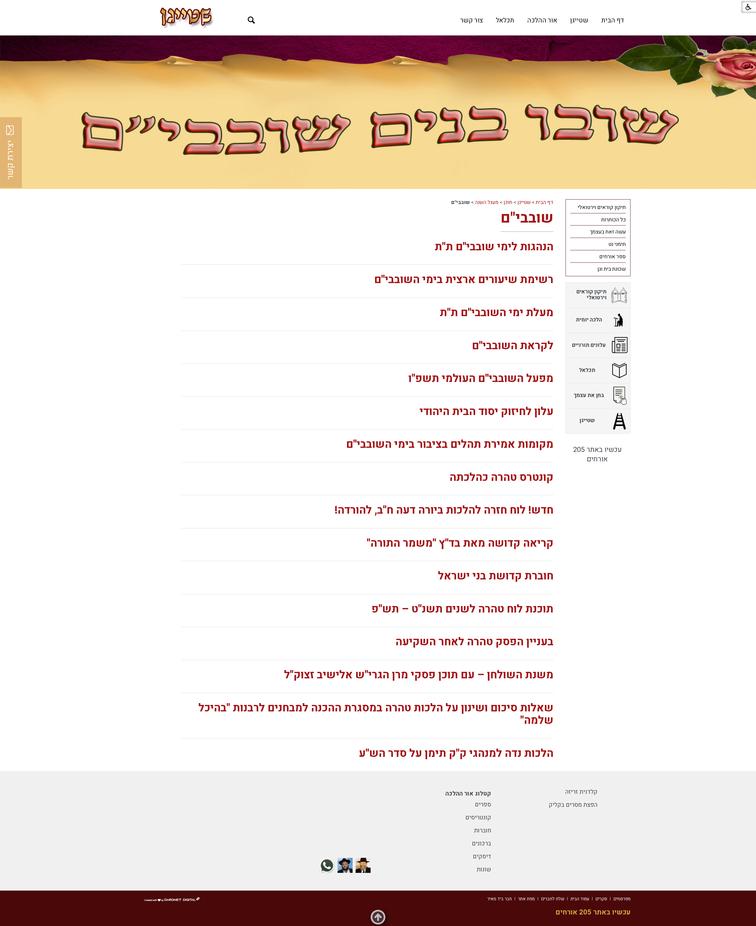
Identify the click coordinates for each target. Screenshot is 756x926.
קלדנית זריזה (581, 792)
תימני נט (617, 244)
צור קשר (471, 20)
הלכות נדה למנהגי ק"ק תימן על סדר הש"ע (456, 753)
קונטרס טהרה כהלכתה (501, 477)
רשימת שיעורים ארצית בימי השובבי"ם (463, 280)
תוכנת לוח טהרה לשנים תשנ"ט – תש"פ (462, 609)
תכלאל (505, 20)
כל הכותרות (613, 220)
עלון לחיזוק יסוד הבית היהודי (486, 412)
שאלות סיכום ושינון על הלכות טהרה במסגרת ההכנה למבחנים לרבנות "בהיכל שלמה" (375, 714)
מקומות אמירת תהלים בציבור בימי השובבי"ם (449, 444)
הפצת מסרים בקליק (573, 805)
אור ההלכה (542, 20)
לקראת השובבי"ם (512, 346)
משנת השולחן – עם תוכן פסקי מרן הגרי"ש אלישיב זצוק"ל (418, 675)
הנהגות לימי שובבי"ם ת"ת (494, 247)
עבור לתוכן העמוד (378, 6)
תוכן (508, 202)
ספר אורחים (612, 257)
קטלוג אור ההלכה (468, 793)
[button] (251, 20)
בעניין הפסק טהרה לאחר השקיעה (474, 642)
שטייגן (579, 20)
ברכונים (481, 843)
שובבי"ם (527, 218)
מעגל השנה (486, 202)
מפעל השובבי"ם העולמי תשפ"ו (480, 378)
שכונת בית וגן (611, 269)
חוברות (482, 830)
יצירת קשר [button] (10, 160)
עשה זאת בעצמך (608, 232)
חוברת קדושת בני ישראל (495, 576)
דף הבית (612, 20)
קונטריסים (478, 817)
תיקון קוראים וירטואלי (602, 207)
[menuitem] (612, 20)
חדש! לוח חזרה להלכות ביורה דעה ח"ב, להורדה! (444, 510)
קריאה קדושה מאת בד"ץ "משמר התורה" (460, 543)
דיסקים (482, 856)
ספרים (483, 804)
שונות (484, 869)
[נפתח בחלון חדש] (363, 865)
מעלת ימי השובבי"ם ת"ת (496, 313)
